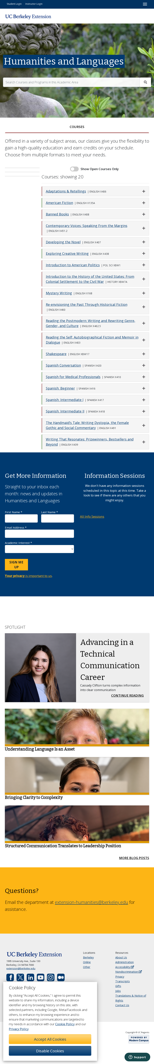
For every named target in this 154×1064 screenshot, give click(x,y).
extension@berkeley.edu (20, 968)
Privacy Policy (19, 1029)
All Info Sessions (92, 516)
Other (86, 967)
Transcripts (122, 981)
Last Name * (49, 512)
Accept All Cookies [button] (50, 1039)
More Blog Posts (134, 858)
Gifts (118, 986)
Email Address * (15, 527)
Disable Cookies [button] (50, 1050)
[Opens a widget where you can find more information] (137, 1057)
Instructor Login (33, 3)
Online (87, 962)
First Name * (13, 512)
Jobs (118, 991)
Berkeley (88, 957)
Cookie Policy (65, 1024)
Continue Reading (128, 695)
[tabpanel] (77, 294)
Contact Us (122, 1005)
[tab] (77, 127)
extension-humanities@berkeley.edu (91, 902)
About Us (121, 957)
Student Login (14, 3)
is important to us (28, 576)
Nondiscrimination (127, 971)
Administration (124, 962)
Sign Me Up (16, 564)
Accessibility (123, 967)
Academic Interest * (18, 543)
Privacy (119, 976)
